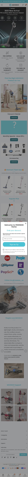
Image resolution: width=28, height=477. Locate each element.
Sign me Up (14, 244)
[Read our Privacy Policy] (24, 251)
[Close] (25, 223)
